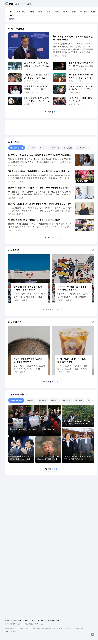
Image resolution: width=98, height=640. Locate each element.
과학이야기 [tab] (54, 148)
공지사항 (41, 620)
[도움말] (93, 250)
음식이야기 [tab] (81, 148)
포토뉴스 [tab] (30, 400)
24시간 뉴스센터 (29, 620)
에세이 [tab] (42, 148)
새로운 (52, 111)
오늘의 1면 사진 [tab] (16, 400)
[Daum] (7, 3)
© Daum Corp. (11, 632)
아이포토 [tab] (42, 400)
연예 (17, 3)
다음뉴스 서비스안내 (13, 620)
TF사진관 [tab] (79, 400)
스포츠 (23, 3)
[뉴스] (11, 3)
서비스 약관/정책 (53, 620)
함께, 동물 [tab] (68, 148)
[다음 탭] (92, 147)
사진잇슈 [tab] (66, 400)
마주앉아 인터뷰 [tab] (16, 148)
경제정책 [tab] (31, 148)
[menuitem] (10, 11)
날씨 (29, 3)
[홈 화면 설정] (92, 634)
